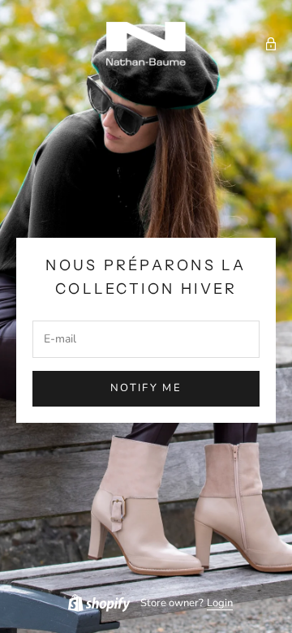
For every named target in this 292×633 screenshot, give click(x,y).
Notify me (146, 388)
